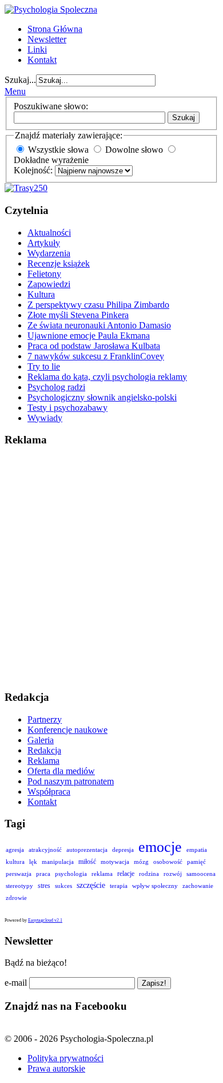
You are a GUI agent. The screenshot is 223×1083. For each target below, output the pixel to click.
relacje (125, 874)
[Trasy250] (26, 188)
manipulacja (58, 861)
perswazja (18, 873)
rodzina (149, 873)
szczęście (91, 885)
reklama (102, 873)
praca (43, 873)
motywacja (115, 861)
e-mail (16, 982)
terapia (119, 885)
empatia (196, 849)
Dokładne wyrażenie (51, 160)
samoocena (201, 873)
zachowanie (197, 885)
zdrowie (16, 897)
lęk (33, 861)
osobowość (167, 861)
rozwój (173, 873)
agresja (15, 849)
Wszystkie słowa (58, 149)
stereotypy (19, 885)
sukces (63, 885)
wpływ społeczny (155, 885)
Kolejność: (34, 170)
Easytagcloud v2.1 (45, 920)
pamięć (196, 861)
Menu (15, 91)
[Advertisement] (111, 568)
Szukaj (183, 117)
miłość (87, 862)
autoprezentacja (86, 849)
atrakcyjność (45, 849)
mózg (141, 861)
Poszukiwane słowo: (51, 106)
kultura (15, 861)
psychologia (71, 873)
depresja (123, 849)
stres (44, 886)
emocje (160, 846)
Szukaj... (20, 80)
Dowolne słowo (134, 149)
